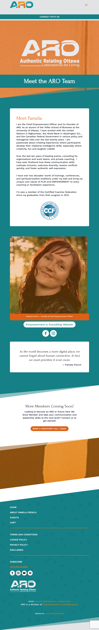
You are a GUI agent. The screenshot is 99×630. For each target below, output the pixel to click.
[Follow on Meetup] (30, 573)
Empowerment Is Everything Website (49, 324)
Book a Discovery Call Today (50, 428)
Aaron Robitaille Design (54, 613)
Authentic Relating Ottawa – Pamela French (52, 601)
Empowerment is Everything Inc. (60, 604)
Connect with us (49, 17)
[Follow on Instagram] (53, 333)
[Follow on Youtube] (24, 573)
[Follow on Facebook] (45, 333)
